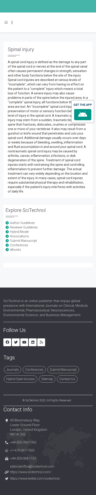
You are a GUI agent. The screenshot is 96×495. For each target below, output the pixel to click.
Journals (12, 369)
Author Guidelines (22, 223)
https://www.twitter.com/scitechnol (35, 478)
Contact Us (67, 379)
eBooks (15, 249)
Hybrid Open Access (20, 379)
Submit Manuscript (23, 240)
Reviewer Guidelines (24, 227)
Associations (19, 236)
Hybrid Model (19, 232)
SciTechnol (31, 400)
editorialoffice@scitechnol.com (32, 466)
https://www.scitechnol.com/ (30, 472)
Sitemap (47, 379)
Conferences (19, 245)
